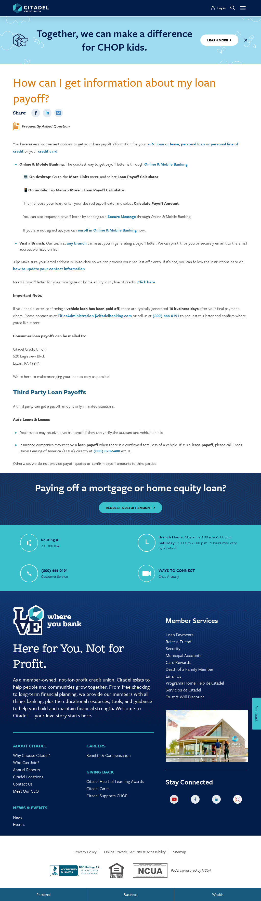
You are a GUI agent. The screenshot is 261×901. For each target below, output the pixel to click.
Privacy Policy (86, 851)
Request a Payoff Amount (129, 507)
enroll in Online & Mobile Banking (107, 230)
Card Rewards (178, 662)
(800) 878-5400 (106, 451)
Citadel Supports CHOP (106, 796)
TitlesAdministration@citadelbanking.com (95, 315)
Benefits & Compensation (108, 755)
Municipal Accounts (183, 655)
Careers (96, 746)
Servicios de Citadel (183, 690)
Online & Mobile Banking (166, 164)
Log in (221, 8)
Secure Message (122, 216)
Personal (43, 894)
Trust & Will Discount (185, 697)
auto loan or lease (163, 144)
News (17, 817)
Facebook (35, 113)
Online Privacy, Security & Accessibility (135, 851)
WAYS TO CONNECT (177, 570)
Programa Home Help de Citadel (195, 683)
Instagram (238, 800)
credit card (47, 151)
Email (58, 113)
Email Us (173, 676)
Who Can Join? (26, 762)
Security (173, 648)
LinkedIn (47, 113)
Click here (146, 282)
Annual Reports (26, 770)
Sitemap (179, 851)
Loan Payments (179, 634)
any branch (77, 243)
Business (130, 894)
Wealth (217, 894)
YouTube (175, 800)
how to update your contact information (49, 268)
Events (19, 824)
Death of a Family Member (189, 669)
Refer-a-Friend (178, 641)
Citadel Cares (97, 789)
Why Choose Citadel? (31, 755)
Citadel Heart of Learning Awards (115, 781)
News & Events (30, 807)
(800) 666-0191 (165, 315)
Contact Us (22, 784)
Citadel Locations (28, 777)
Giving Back (100, 772)
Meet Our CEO (26, 791)
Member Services (192, 620)
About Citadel (30, 746)
